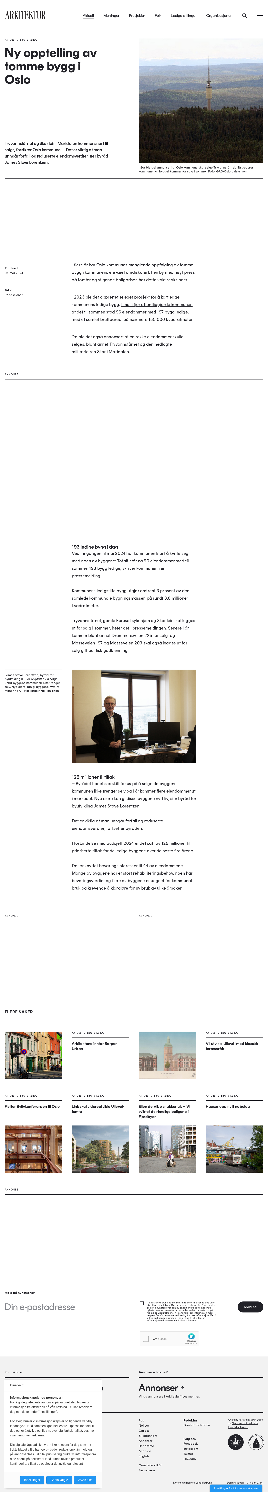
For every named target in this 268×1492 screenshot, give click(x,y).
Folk (158, 15)
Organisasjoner (219, 15)
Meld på (250, 1307)
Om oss (144, 1430)
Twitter (188, 1454)
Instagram (190, 1449)
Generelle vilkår (150, 1465)
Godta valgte (59, 1480)
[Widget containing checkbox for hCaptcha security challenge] (169, 1338)
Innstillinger (32, 1480)
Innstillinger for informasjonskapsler (236, 1488)
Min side (145, 1451)
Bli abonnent (148, 1436)
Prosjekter (137, 15)
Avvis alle (85, 1480)
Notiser (144, 1425)
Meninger (111, 15)
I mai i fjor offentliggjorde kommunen (157, 304)
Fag (141, 1420)
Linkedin (189, 1459)
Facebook (190, 1443)
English (144, 1456)
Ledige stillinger (184, 15)
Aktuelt (88, 15)
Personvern (147, 1470)
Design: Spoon (235, 1482)
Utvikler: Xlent (255, 1482)
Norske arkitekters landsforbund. (243, 1425)
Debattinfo (146, 1446)
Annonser (158, 1387)
